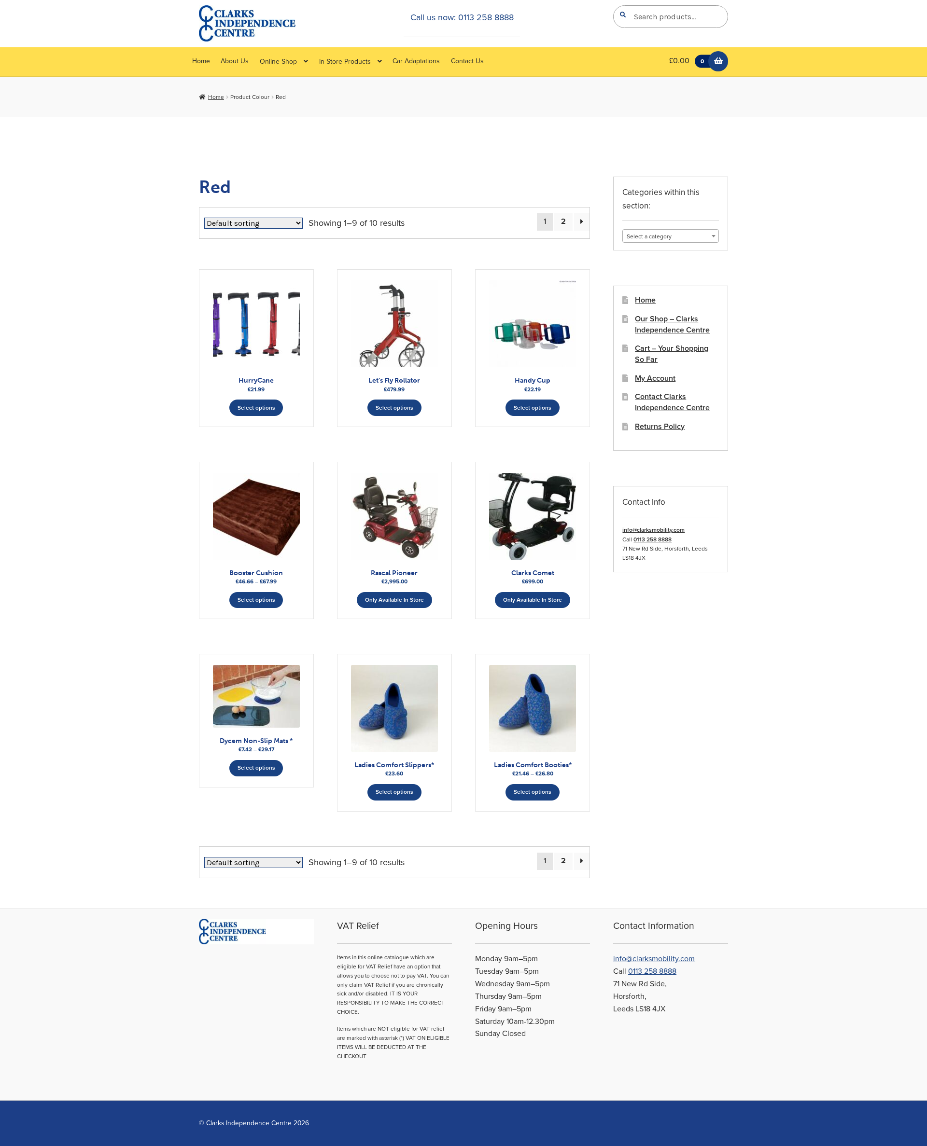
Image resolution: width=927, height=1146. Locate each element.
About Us (235, 61)
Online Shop (278, 61)
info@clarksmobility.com (653, 529)
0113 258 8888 (652, 539)
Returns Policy (660, 426)
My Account (655, 378)
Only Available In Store (394, 599)
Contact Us (467, 61)
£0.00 (686, 61)
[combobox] (670, 236)
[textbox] (670, 236)
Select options (256, 407)
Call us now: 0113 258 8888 (462, 17)
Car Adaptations (416, 61)
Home (201, 61)
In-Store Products (345, 61)
